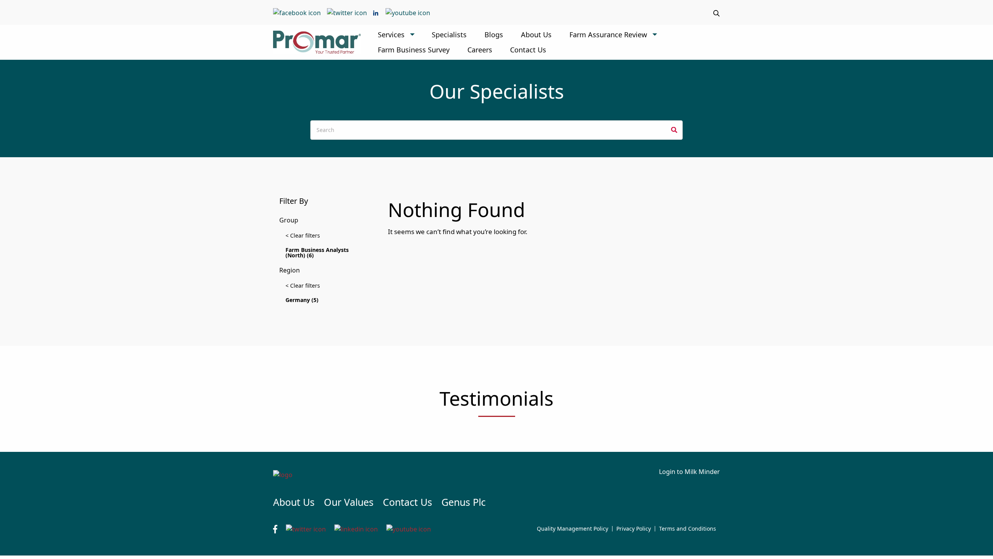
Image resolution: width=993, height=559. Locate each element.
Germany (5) (301, 300)
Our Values (349, 502)
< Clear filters (302, 235)
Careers (479, 49)
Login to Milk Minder (689, 471)
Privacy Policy (633, 528)
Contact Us (528, 49)
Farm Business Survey (414, 49)
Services (391, 34)
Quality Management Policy (572, 528)
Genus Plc (463, 502)
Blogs (493, 34)
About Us (536, 34)
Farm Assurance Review (608, 34)
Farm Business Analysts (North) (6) (317, 252)
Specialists (449, 34)
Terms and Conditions (687, 528)
